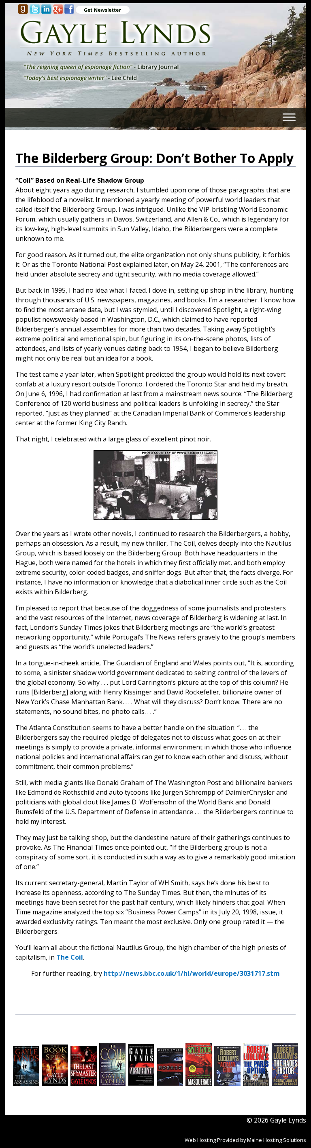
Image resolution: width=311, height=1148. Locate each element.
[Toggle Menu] (289, 117)
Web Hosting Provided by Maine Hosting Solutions (245, 1140)
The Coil (69, 957)
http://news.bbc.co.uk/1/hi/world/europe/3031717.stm (192, 973)
